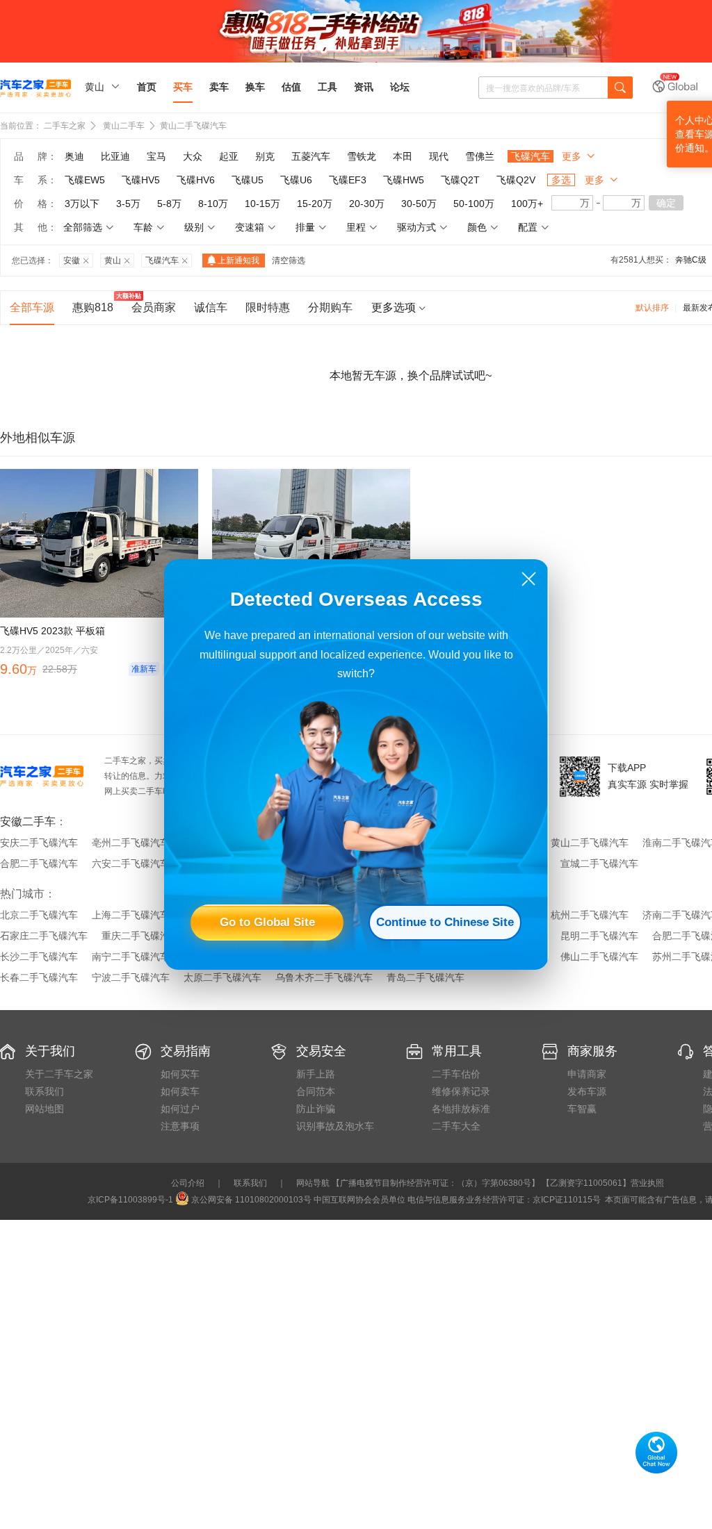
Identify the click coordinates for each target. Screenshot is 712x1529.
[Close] (528, 579)
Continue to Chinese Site (445, 922)
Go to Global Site (267, 922)
